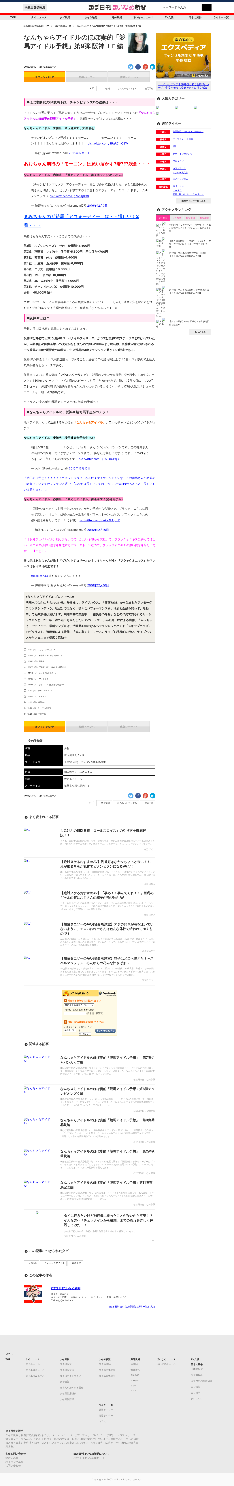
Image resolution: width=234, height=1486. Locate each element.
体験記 (134, 1363)
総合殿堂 (204, 217)
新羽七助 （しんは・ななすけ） (188, 194)
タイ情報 (64, 1381)
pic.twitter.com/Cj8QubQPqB (99, 459)
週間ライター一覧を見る (194, 200)
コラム (102, 1421)
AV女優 (169, 17)
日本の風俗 (195, 17)
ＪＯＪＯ (177, 190)
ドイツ (133, 1385)
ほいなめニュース (143, 17)
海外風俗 (117, 17)
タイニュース (39, 17)
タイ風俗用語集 (68, 1393)
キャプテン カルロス (183, 139)
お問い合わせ (13, 1465)
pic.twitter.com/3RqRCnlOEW (108, 143)
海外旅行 (135, 1369)
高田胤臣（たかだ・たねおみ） (188, 131)
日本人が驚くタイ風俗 (72, 1387)
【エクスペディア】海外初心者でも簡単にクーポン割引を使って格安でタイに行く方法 (183, 86)
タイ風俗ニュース (35, 1375)
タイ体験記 (91, 17)
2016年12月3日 (79, 153)
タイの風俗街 (67, 1369)
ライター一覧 (221, 17)
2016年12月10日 (79, 468)
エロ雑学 (195, 1392)
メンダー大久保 (180, 172)
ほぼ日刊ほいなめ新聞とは (88, 1458)
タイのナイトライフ (70, 1375)
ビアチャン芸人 (180, 178)
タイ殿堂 (176, 217)
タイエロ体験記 (107, 1375)
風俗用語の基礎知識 (201, 1380)
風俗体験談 (197, 1374)
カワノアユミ (179, 168)
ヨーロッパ (136, 1380)
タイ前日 (163, 217)
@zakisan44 (39, 576)
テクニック (197, 1398)
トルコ (133, 1390)
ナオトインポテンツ (183, 153)
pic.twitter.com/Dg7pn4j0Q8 (69, 196)
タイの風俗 (66, 1363)
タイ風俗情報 (67, 1399)
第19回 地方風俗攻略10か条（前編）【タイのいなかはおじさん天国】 (188, 254)
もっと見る (200, 331)
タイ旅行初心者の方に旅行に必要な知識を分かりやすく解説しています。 (100, 1231)
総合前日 (190, 217)
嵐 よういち (178, 186)
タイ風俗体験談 (107, 1369)
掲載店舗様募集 (35, 7)
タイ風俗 (65, 17)
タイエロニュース (35, 1369)
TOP (13, 17)
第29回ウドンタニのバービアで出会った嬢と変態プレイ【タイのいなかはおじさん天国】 (190, 228)
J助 (174, 146)
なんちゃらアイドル (127, 88)
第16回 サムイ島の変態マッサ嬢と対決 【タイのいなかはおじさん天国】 (189, 291)
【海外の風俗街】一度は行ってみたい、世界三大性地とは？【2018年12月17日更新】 (190, 243)
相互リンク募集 (14, 1461)
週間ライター (106, 1409)
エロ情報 (105, 88)
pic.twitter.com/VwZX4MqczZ (99, 520)
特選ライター (106, 1415)
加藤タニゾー (179, 161)
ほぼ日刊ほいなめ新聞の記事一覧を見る (132, 1306)
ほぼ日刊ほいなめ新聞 (65, 1288)
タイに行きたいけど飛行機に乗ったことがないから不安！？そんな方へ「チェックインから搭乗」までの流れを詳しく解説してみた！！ (108, 1220)
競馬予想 (149, 88)
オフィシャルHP (44, 77)
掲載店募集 (11, 1458)
